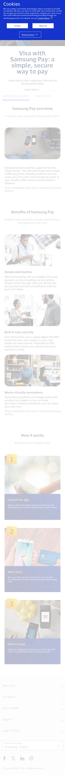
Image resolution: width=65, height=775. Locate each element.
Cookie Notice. (44, 18)
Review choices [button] (28, 34)
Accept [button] (17, 25)
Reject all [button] (43, 25)
